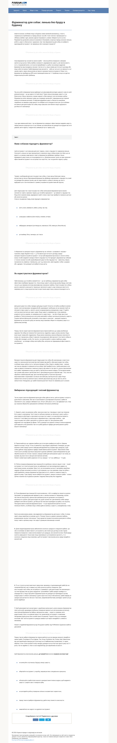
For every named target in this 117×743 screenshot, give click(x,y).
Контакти (14, 740)
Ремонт (58, 10)
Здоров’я (16, 10)
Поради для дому (47, 10)
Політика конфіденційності (26, 740)
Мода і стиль (34, 10)
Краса (25, 10)
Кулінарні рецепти (78, 10)
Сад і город (91, 10)
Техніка (67, 10)
